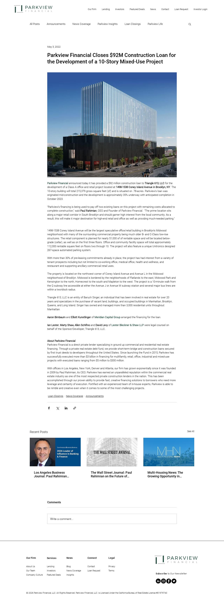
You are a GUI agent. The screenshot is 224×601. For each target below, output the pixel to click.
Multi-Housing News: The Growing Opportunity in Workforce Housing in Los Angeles (165, 474)
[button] (92, 9)
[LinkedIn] (158, 581)
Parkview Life (155, 24)
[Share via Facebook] (49, 408)
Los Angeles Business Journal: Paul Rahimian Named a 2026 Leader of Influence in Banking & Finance (51, 474)
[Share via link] (74, 408)
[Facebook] (168, 581)
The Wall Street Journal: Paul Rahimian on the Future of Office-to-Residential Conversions (111, 474)
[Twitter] (174, 581)
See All (190, 431)
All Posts (35, 24)
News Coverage (81, 24)
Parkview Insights (108, 24)
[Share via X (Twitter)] (57, 408)
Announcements (56, 24)
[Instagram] (163, 581)
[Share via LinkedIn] (66, 408)
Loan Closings (133, 24)
